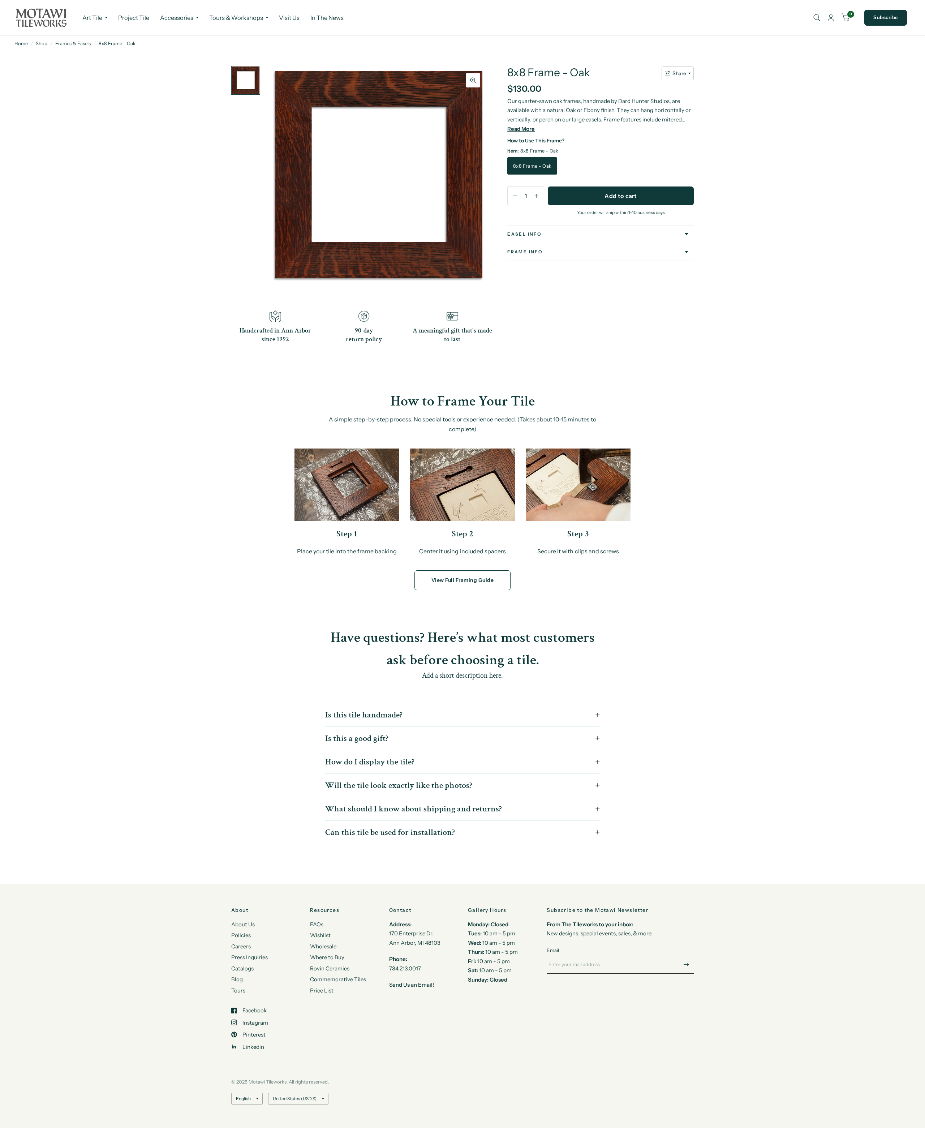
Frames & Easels (73, 43)
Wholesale (323, 946)
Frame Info (525, 251)
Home (21, 43)
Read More (521, 129)
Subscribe (885, 17)
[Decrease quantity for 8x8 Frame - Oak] (515, 196)
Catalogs (242, 968)
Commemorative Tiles (338, 979)
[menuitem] (95, 17)
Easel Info (524, 234)
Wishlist (320, 935)
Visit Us (289, 17)
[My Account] (831, 17)
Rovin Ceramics (329, 968)
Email (553, 950)
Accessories (176, 17)
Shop (41, 43)
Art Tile (92, 17)
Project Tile (133, 17)
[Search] (817, 17)
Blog (237, 979)
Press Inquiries (249, 957)
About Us (243, 924)
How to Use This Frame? (535, 140)
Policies (241, 935)
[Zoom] (473, 80)
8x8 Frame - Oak (532, 166)
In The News (327, 17)
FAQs (316, 924)
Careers (241, 946)
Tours (238, 990)
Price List (322, 990)
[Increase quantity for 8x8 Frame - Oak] (536, 196)
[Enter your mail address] (686, 964)
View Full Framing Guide (462, 580)
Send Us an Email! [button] (411, 984)
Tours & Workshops (236, 17)
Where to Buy (327, 957)
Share (679, 73)
